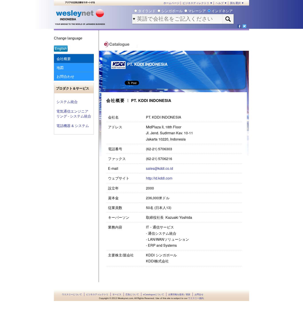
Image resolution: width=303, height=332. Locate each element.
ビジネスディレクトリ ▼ (197, 3)
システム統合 (67, 102)
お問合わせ (65, 76)
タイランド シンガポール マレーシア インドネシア (185, 11)
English (61, 48)
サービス (116, 294)
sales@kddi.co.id (159, 168)
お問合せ (199, 294)
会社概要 (64, 58)
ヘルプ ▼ (221, 3)
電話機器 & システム (72, 126)
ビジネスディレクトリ (97, 294)
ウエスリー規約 (196, 298)
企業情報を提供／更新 (179, 294)
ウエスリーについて (72, 294)
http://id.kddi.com (159, 178)
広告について (132, 294)
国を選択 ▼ (237, 3)
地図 (60, 67)
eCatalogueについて (153, 294)
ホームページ (171, 3)
